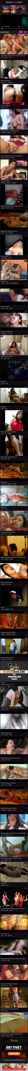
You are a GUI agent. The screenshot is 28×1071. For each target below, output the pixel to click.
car (12, 684)
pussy (2, 157)
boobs (12, 157)
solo (5, 433)
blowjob (3, 634)
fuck (6, 534)
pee (5, 458)
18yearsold (3, 333)
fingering (7, 207)
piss (9, 458)
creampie (3, 182)
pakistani (9, 433)
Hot (21, 32)
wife (2, 458)
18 (7, 333)
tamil (2, 57)
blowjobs (14, 182)
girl (2, 433)
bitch (2, 534)
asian (2, 784)
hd (7, 985)
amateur (9, 132)
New (25, 32)
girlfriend (6, 559)
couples (14, 483)
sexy (2, 82)
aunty (10, 57)
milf (2, 835)
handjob (3, 283)
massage (9, 483)
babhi (2, 759)
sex (2, 559)
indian (6, 57)
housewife (3, 132)
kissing (11, 559)
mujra (11, 609)
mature (6, 734)
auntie (10, 308)
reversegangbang (14, 283)
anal (8, 960)
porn (6, 82)
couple (13, 132)
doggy (7, 1035)
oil (5, 784)
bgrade (2, 584)
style (11, 1035)
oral (6, 232)
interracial (11, 232)
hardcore (3, 985)
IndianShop (14, 2)
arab (11, 333)
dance (7, 910)
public (2, 910)
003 (6, 107)
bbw (2, 408)
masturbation (4, 258)
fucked (10, 534)
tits (2, 358)
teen (2, 508)
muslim (6, 860)
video (2, 609)
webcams (10, 82)
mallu (7, 308)
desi (6, 508)
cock (9, 358)
